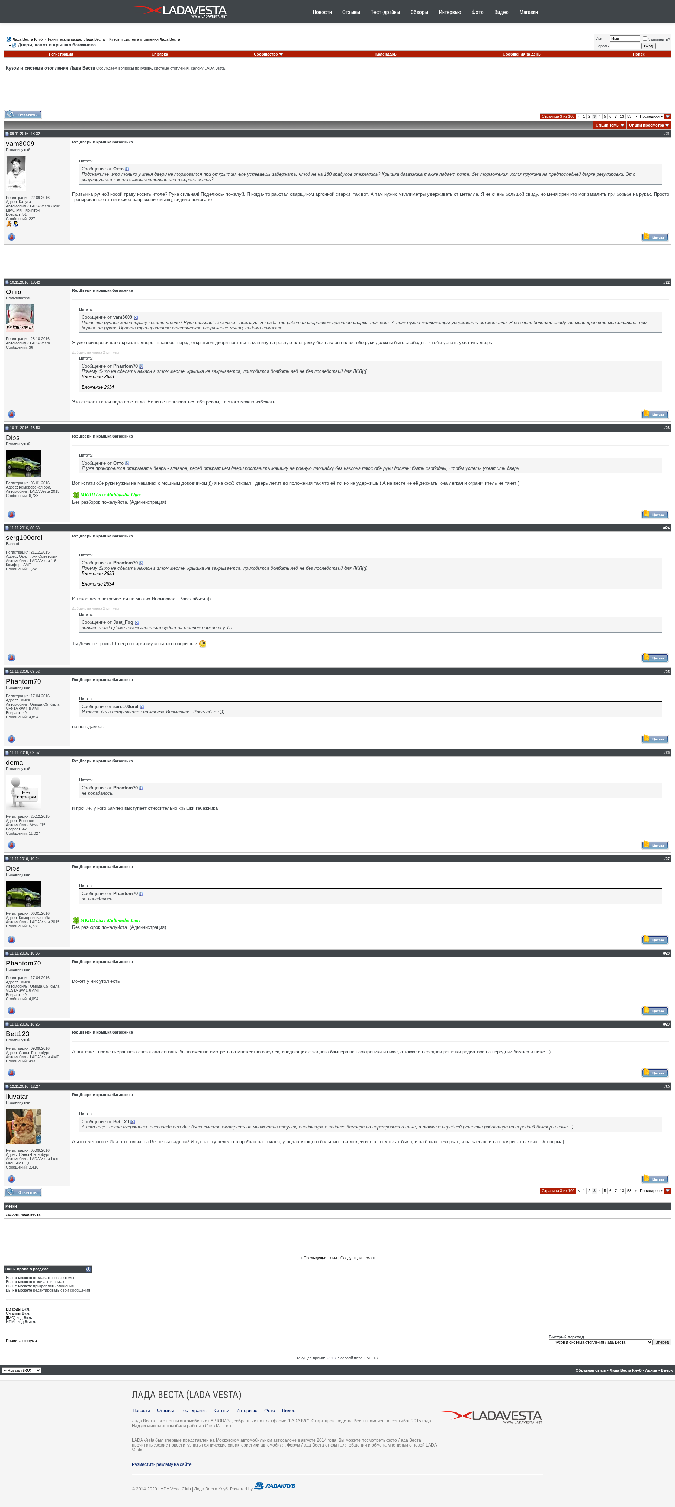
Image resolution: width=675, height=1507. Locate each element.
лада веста (30, 1214)
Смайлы (13, 1313)
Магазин (528, 12)
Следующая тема (356, 1258)
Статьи (221, 1410)
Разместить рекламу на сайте (162, 1464)
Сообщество (266, 54)
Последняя (651, 116)
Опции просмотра (646, 125)
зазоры (12, 1214)
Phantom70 (23, 681)
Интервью (450, 12)
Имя (599, 39)
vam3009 (20, 143)
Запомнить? (659, 39)
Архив (651, 1370)
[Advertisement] (337, 94)
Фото (478, 12)
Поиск (639, 54)
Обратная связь (591, 1370)
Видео (501, 12)
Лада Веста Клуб (28, 39)
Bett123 (18, 1033)
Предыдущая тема (320, 1258)
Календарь (386, 54)
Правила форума (21, 1341)
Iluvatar (17, 1096)
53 (629, 116)
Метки (11, 1206)
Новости (322, 12)
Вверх (667, 1370)
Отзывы (351, 12)
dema (14, 762)
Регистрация (61, 54)
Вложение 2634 (98, 387)
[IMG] (10, 1317)
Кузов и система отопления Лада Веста (144, 39)
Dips (13, 437)
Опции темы (607, 125)
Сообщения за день (522, 54)
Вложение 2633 (98, 376)
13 (622, 116)
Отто (13, 292)
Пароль (602, 46)
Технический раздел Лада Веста (76, 39)
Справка (160, 54)
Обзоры (419, 12)
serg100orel (24, 537)
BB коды (13, 1309)
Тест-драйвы (385, 12)
